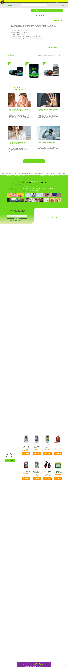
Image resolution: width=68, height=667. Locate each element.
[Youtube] (57, 217)
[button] (55, 20)
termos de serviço (17, 220)
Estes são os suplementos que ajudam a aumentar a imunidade (18, 143)
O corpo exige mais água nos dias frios (46, 142)
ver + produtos (10, 460)
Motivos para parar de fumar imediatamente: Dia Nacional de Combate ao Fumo (48, 110)
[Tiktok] (53, 217)
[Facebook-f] (49, 217)
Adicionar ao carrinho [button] (26, 453)
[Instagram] (45, 217)
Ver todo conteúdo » (13, 119)
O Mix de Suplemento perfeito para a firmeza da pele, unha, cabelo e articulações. (19, 110)
